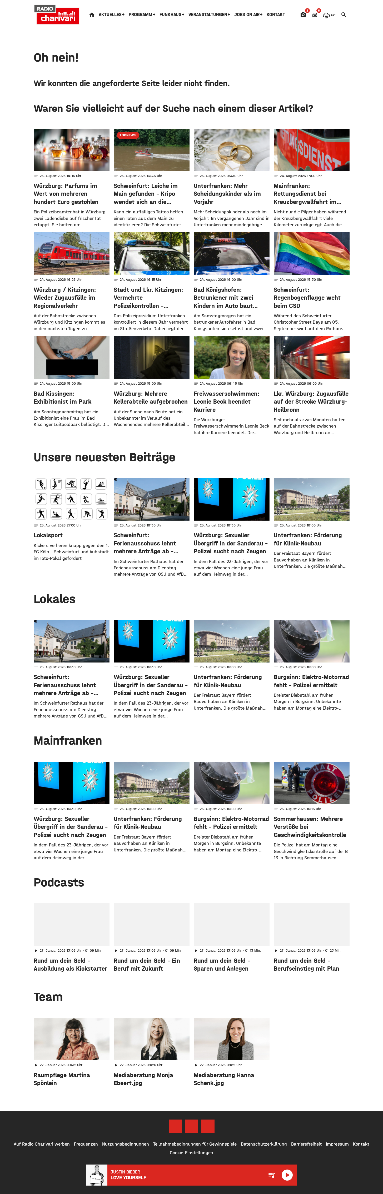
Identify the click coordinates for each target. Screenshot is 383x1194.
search (344, 15)
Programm (140, 14)
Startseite (92, 15)
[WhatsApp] (208, 1126)
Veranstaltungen (207, 14)
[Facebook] (175, 1126)
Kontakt (276, 14)
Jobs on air (247, 14)
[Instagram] (191, 1126)
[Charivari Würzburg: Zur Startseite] (57, 14)
